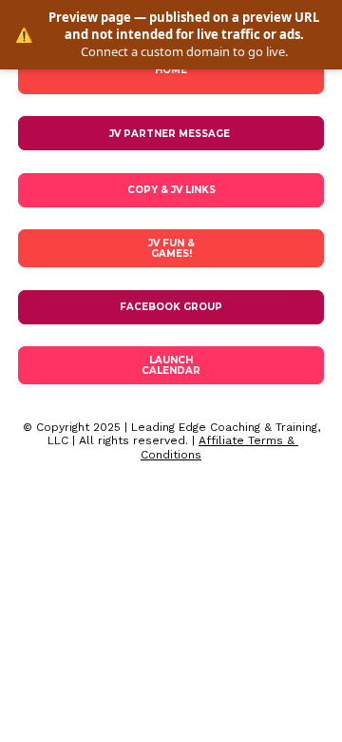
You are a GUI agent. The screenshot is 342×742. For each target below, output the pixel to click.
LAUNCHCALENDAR (171, 365)
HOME (171, 70)
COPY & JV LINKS (171, 190)
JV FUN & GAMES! (171, 248)
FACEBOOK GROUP (171, 307)
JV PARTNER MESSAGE (171, 133)
